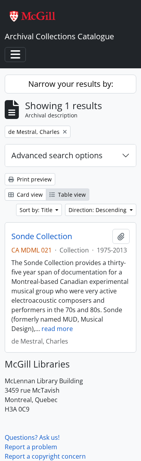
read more (57, 328)
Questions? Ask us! (32, 437)
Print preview (33, 179)
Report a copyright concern (45, 456)
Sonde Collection (41, 236)
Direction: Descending (98, 210)
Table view (71, 194)
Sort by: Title (37, 210)
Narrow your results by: (70, 84)
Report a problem (31, 447)
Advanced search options (57, 155)
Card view (29, 194)
